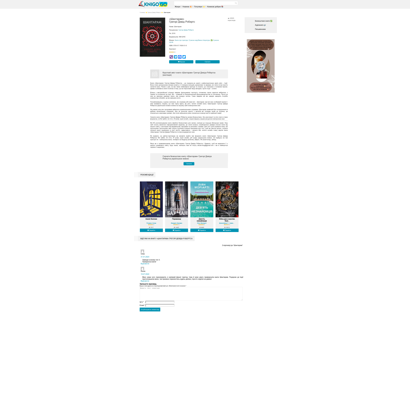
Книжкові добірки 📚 (215, 7)
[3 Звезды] (172, 52)
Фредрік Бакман (176, 223)
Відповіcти (145, 264)
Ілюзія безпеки (151, 219)
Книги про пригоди (181, 40)
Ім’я (142, 302)
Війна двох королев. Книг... (227, 220)
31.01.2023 (145, 257)
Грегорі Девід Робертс (186, 30)
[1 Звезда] (169, 52)
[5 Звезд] (175, 52)
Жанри (177, 7)
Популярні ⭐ (199, 7)
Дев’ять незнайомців (202, 220)
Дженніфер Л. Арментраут (228, 223)
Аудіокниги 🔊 (260, 25)
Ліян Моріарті (202, 223)
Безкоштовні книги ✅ (263, 21)
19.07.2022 (145, 274)
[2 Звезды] (171, 52)
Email (142, 305)
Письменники (260, 29)
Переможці (176, 219)
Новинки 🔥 (187, 7)
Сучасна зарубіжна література (199, 40)
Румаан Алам (151, 223)
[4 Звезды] (173, 52)
